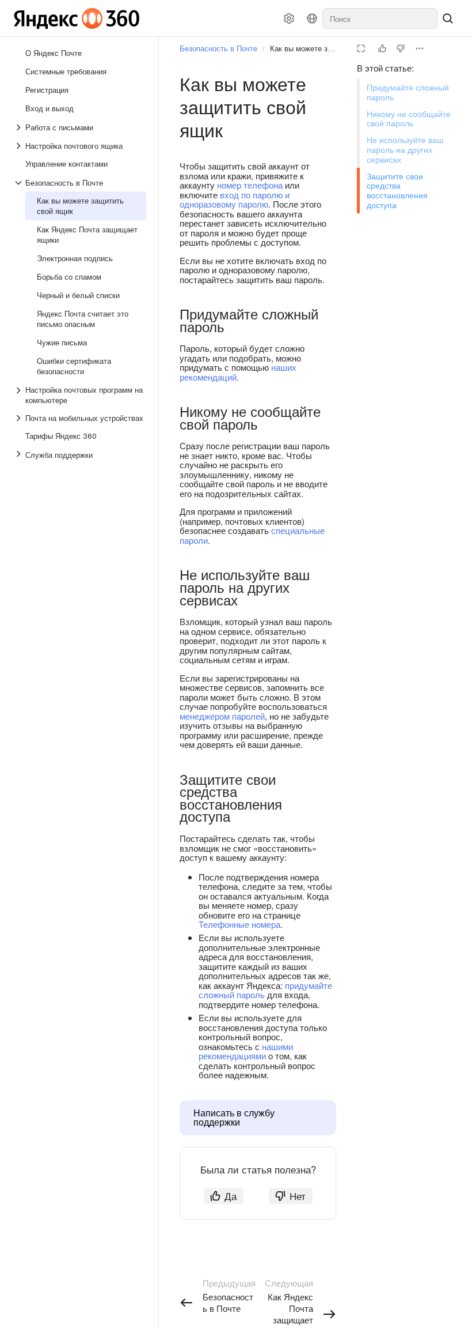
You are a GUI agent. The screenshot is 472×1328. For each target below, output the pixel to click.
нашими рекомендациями (246, 1051)
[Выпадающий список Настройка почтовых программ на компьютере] (19, 395)
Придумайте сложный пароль (408, 92)
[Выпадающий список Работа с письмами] (19, 127)
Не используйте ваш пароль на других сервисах (405, 149)
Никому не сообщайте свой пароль (409, 118)
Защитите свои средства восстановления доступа (397, 190)
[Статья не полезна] (401, 48)
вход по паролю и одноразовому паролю (235, 199)
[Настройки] (289, 18)
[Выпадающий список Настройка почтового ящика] (19, 146)
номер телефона (250, 185)
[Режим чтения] (361, 48)
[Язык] (312, 18)
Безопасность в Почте (218, 48)
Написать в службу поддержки (234, 1117)
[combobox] (380, 18)
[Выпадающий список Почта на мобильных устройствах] (19, 418)
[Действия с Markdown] (420, 48)
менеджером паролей (222, 716)
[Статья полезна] (382, 48)
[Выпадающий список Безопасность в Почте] (19, 183)
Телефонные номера (239, 924)
